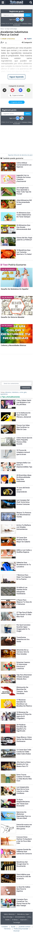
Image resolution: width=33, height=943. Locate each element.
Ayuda (13, 927)
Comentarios (26, 388)
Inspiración (23, 920)
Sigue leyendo (16, 76)
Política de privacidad (21, 929)
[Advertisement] (16, 140)
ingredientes (4, 394)
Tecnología (16, 922)
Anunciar (16, 931)
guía (25, 392)
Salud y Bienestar (9, 914)
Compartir (27, 42)
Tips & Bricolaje (11, 29)
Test (5, 264)
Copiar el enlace (17, 95)
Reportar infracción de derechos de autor (20, 155)
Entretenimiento (20, 917)
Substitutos (15, 392)
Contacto (4, 927)
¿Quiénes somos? (24, 927)
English (29, 38)
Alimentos (8, 392)
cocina (21, 392)
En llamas (15, 920)
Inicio (2, 29)
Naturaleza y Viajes (23, 914)
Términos (24, 23)
